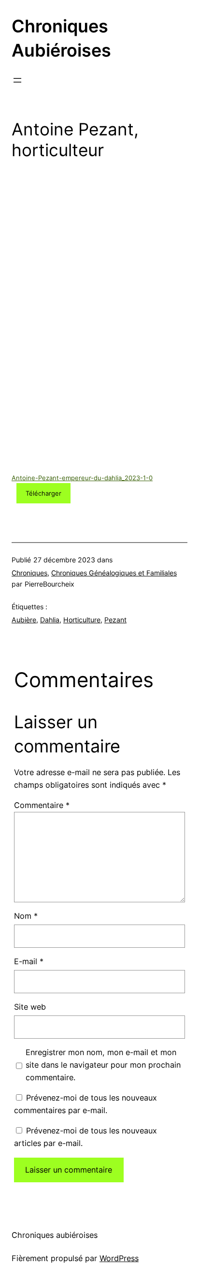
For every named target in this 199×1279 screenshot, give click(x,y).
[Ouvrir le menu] (17, 80)
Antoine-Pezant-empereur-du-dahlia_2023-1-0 (82, 478)
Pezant (115, 620)
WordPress (119, 1258)
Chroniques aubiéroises (55, 1235)
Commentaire (42, 805)
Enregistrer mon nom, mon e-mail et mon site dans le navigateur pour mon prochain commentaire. (103, 1064)
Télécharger (43, 493)
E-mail (28, 961)
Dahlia (49, 620)
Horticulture (81, 620)
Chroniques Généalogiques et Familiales (114, 573)
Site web (30, 1007)
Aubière (24, 620)
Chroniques (29, 573)
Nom (26, 916)
